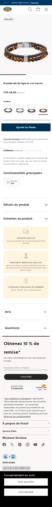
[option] (26, 44)
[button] (26, 204)
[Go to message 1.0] (4, 2)
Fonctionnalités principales (22, 173)
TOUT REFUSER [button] (26, 492)
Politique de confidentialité (17, 416)
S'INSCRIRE (26, 376)
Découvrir (35, 2)
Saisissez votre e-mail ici (17, 367)
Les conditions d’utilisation (18, 398)
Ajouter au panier (26, 127)
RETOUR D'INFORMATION (16, 468)
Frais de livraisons (11, 139)
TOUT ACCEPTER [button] (26, 481)
